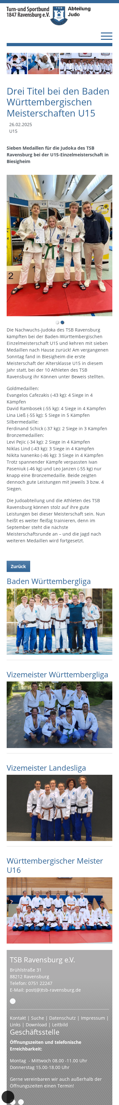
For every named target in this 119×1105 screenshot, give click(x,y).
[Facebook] (13, 1102)
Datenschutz (62, 1018)
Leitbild (60, 1025)
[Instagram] (21, 1102)
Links (15, 1025)
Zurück (18, 566)
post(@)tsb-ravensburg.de (53, 990)
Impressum (93, 1018)
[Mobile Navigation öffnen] (106, 36)
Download (36, 1025)
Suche (37, 1018)
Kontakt (18, 1018)
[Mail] (13, 1001)
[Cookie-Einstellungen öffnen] (8, 1097)
